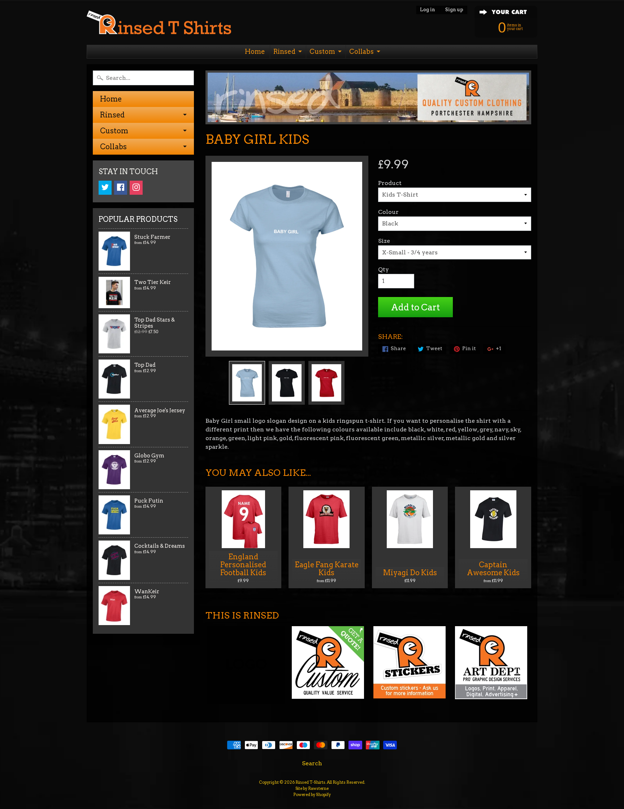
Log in (427, 10)
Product (390, 183)
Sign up (454, 10)
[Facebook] (120, 188)
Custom (322, 51)
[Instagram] (136, 188)
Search (312, 763)
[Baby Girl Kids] (247, 383)
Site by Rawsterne (312, 788)
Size (384, 240)
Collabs (361, 51)
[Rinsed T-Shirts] (159, 24)
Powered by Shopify (312, 794)
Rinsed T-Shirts (310, 782)
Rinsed (284, 51)
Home (255, 51)
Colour (388, 211)
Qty (383, 269)
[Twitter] (105, 188)
